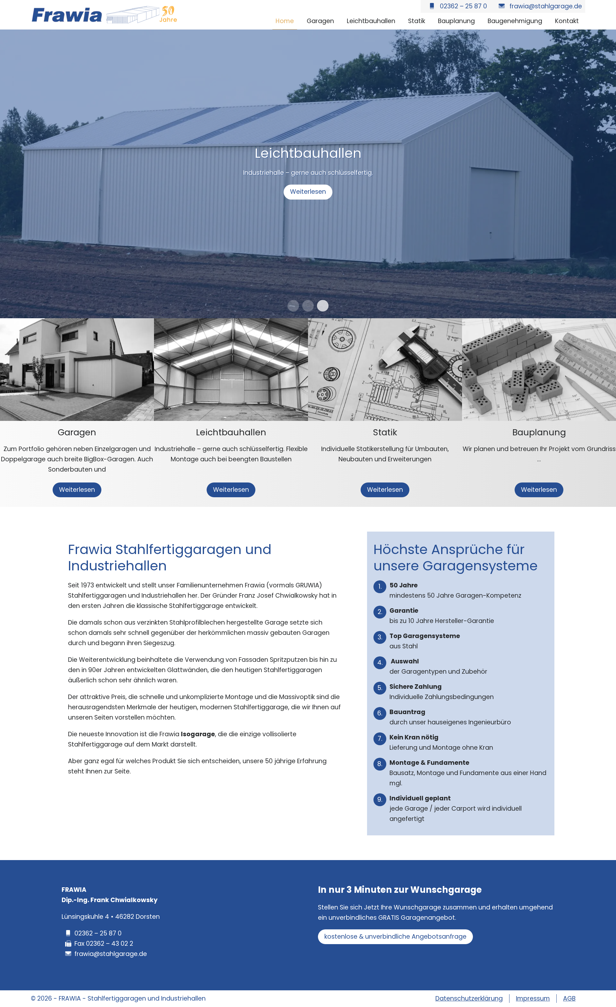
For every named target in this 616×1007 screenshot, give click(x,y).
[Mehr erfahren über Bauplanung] (539, 323)
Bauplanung (456, 21)
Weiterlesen (308, 191)
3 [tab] (323, 305)
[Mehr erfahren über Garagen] (77, 323)
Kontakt (567, 21)
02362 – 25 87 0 (98, 933)
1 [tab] (293, 305)
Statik (416, 21)
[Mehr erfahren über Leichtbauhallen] (231, 323)
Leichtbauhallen (371, 21)
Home (285, 21)
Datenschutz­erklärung (469, 998)
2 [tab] (308, 305)
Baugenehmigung (515, 21)
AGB (569, 998)
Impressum (533, 998)
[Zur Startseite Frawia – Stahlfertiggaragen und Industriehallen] (104, 11)
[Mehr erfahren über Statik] (385, 323)
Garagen (320, 21)
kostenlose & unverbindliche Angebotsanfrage (395, 936)
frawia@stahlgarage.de (110, 954)
